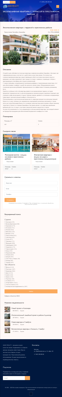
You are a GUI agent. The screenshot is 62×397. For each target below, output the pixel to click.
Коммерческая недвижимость (15, 286)
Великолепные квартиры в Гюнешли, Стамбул (27, 329)
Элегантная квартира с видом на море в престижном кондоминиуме (45, 157)
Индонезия (9, 253)
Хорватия (9, 247)
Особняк (8, 280)
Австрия (8, 222)
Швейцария (9, 245)
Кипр (7, 251)
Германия (8, 226)
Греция (8, 256)
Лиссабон (15, 32)
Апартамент (9, 282)
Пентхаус (9, 269)
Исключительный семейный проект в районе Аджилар (31, 315)
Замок (8, 277)
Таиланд (8, 241)
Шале (7, 275)
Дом (7, 273)
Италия (8, 229)
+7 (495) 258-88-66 (45, 2)
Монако (8, 233)
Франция (8, 243)
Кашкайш (22, 32)
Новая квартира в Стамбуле (21, 322)
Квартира (9, 271)
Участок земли (10, 284)
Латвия (8, 255)
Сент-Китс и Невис (11, 258)
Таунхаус (9, 279)
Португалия (8, 32)
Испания (8, 228)
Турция (8, 262)
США (7, 239)
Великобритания (11, 224)
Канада (8, 260)
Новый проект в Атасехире (21, 308)
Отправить (10, 200)
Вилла (8, 267)
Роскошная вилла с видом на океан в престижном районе (15, 157)
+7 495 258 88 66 (39, 354)
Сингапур (9, 237)
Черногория (9, 249)
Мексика (8, 231)
